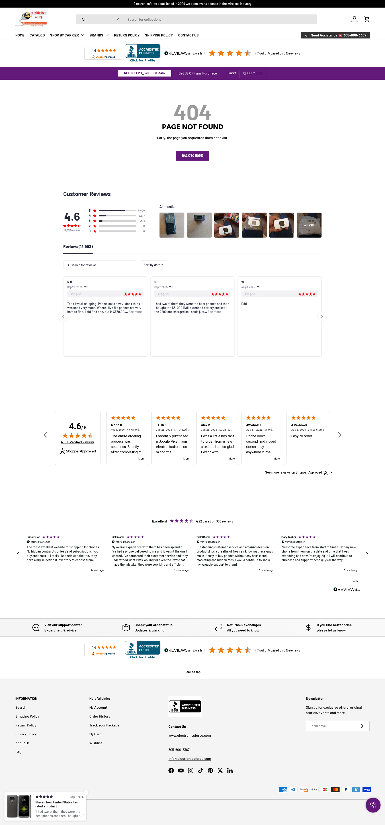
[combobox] (196, 19)
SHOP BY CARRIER (64, 35)
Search (20, 707)
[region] (192, 553)
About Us (22, 743)
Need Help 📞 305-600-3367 (144, 73)
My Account (98, 707)
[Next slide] (322, 316)
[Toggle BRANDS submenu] (107, 35)
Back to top (192, 672)
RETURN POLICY (127, 35)
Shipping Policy (27, 716)
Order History (99, 716)
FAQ (18, 752)
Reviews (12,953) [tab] (78, 246)
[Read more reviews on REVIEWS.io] (346, 590)
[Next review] (340, 435)
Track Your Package (104, 725)
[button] (367, 19)
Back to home (192, 155)
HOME (19, 35)
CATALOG (37, 35)
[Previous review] (45, 435)
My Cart (95, 734)
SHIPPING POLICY (159, 35)
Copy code (255, 73)
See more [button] (135, 312)
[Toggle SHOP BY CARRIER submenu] (82, 35)
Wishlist (95, 743)
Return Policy (25, 725)
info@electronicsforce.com (189, 758)
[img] (77, 435)
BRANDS (96, 35)
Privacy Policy (26, 734)
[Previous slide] (63, 316)
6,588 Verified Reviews (77, 442)
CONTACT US (188, 35)
